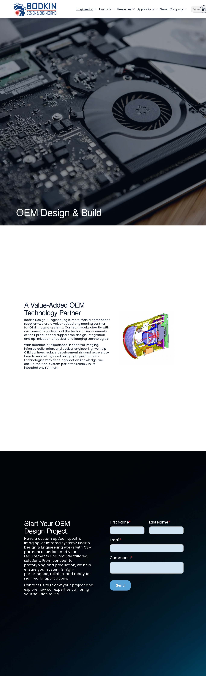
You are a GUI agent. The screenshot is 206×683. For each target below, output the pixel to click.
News (163, 9)
